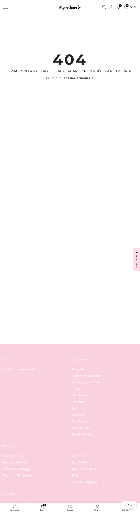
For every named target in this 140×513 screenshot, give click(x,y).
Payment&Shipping (17, 475)
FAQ (74, 475)
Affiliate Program (84, 482)
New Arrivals (80, 428)
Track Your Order (83, 469)
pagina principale (79, 78)
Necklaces (79, 395)
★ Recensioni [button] (137, 259)
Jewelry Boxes (81, 434)
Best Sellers (80, 421)
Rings (75, 389)
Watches (78, 415)
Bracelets (78, 402)
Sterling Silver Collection (89, 382)
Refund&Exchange (17, 469)
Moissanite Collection (87, 376)
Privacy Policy (13, 456)
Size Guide (79, 462)
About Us (78, 456)
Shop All (77, 369)
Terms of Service (15, 462)
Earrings (77, 408)
